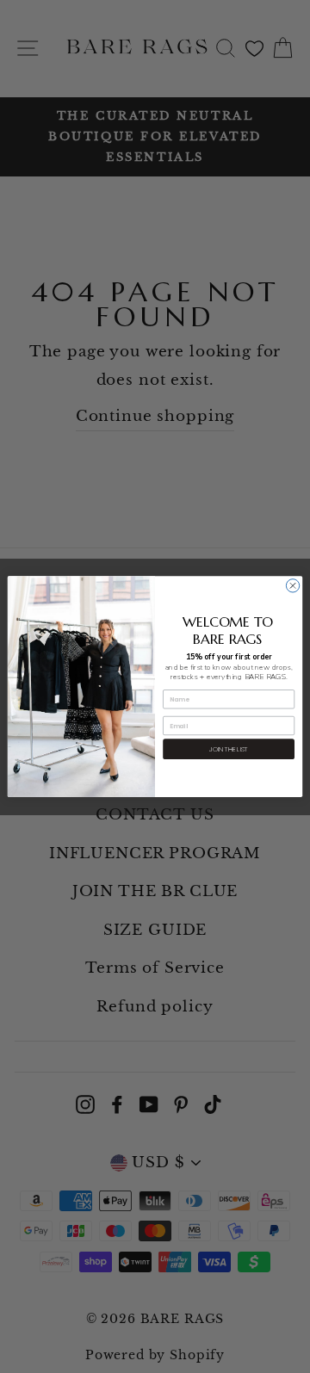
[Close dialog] (292, 585)
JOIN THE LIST (228, 748)
